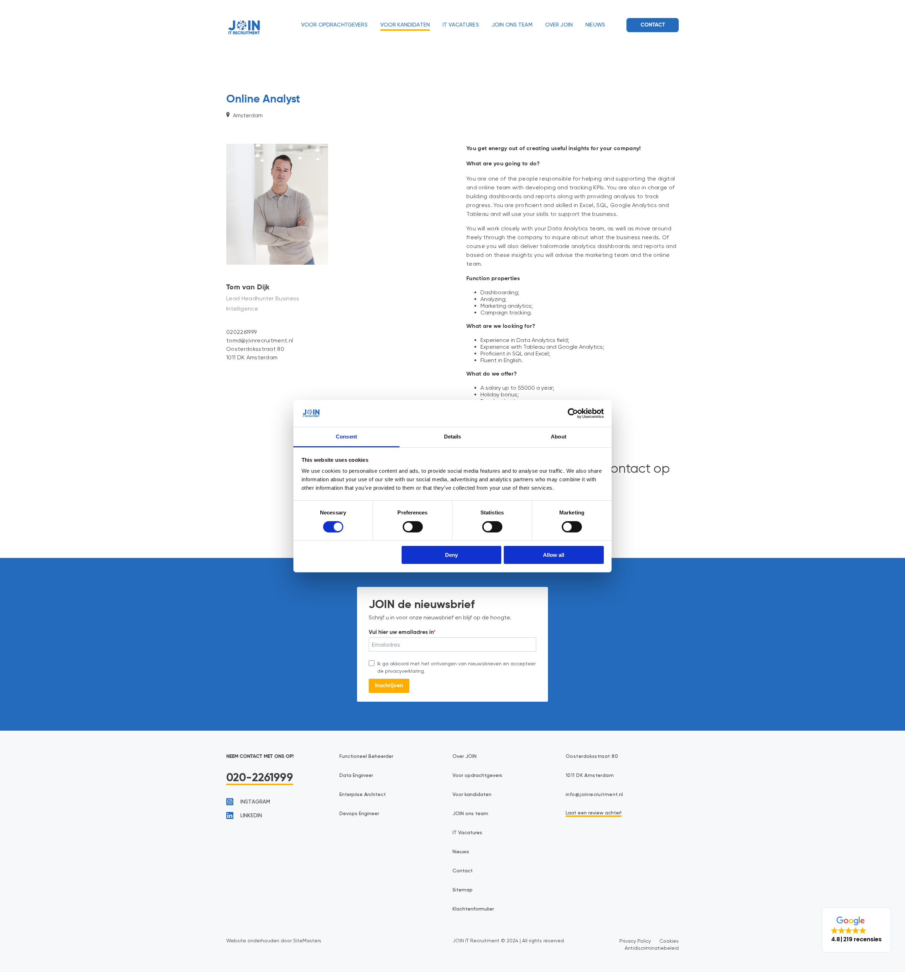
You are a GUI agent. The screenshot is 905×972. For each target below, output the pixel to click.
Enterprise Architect (362, 794)
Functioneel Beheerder (366, 756)
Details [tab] (452, 437)
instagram (255, 802)
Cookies (669, 941)
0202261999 (241, 332)
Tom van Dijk (248, 287)
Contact (653, 25)
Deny (451, 555)
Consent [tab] (346, 437)
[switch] (413, 526)
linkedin (251, 815)
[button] (856, 930)
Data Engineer (356, 775)
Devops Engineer (359, 813)
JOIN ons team (512, 25)
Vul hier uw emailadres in (401, 632)
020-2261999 (259, 778)
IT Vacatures (461, 25)
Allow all (553, 555)
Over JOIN (559, 25)
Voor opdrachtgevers (334, 25)
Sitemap (462, 890)
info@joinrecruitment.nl (594, 794)
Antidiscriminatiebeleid (652, 948)
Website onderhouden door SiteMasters (273, 940)
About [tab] (558, 437)
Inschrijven (389, 686)
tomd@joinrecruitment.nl (259, 340)
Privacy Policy (635, 941)
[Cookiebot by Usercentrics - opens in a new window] (573, 413)
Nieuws (595, 25)
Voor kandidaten (405, 25)
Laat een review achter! (593, 813)
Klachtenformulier (473, 909)
